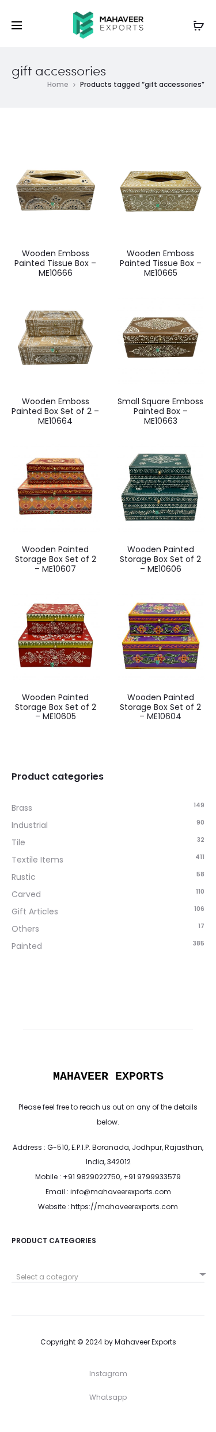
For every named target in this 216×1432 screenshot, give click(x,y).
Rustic (24, 877)
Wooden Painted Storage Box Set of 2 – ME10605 (55, 707)
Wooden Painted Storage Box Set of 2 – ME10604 (160, 707)
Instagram (108, 1373)
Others (25, 929)
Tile (18, 842)
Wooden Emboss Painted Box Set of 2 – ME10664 (55, 411)
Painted (27, 946)
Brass (22, 808)
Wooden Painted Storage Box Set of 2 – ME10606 (160, 559)
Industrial (30, 825)
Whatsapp (108, 1397)
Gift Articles (35, 911)
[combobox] (108, 1273)
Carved (26, 894)
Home (58, 84)
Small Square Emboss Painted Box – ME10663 (160, 411)
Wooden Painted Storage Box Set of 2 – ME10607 (55, 559)
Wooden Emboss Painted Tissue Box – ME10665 (161, 263)
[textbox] (108, 1277)
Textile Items (37, 859)
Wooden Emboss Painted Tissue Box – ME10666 (55, 263)
